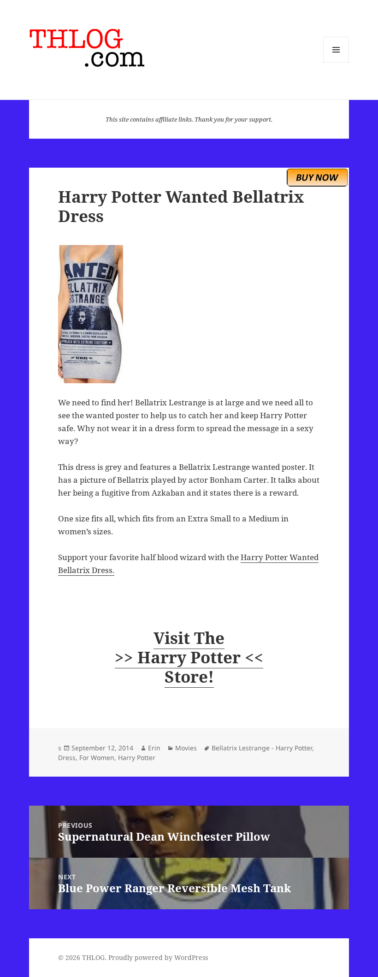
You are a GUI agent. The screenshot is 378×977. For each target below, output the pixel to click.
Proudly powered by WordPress (158, 957)
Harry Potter (136, 757)
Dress (67, 757)
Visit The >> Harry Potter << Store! (189, 657)
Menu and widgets (336, 62)
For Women (96, 757)
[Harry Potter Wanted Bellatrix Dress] (189, 314)
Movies (186, 747)
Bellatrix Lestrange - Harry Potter (262, 747)
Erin (154, 747)
